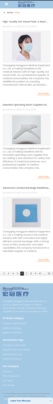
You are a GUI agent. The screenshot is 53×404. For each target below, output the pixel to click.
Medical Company (12, 358)
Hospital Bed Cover (12, 354)
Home (10, 12)
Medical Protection (12, 332)
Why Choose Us (11, 376)
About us (7, 371)
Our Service (9, 385)
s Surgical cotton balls (14, 345)
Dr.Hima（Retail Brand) (15, 323)
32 (49, 273)
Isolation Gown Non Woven (16, 349)
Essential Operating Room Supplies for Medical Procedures (25, 106)
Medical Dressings (12, 328)
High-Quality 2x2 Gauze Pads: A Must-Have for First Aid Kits (25, 23)
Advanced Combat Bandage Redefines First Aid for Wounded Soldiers (25, 190)
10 (40, 273)
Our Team (8, 380)
